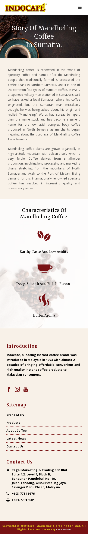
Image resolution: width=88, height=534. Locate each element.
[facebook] (9, 389)
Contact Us (14, 446)
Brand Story (15, 415)
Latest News (16, 438)
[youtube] (25, 389)
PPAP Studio (63, 529)
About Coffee (16, 430)
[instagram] (17, 389)
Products (13, 423)
